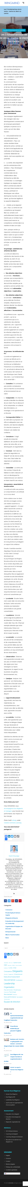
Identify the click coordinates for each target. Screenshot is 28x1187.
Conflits (10, 968)
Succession (20, 997)
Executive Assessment (12, 977)
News (7, 938)
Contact (8, 1161)
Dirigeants (17, 971)
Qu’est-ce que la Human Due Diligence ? (16, 1070)
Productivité (6, 992)
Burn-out (10, 962)
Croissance (8, 910)
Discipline (6, 974)
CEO (5, 965)
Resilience (15, 994)
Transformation (7, 999)
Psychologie (12, 992)
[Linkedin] (14, 893)
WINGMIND (11, 1183)
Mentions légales (10, 1164)
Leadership (9, 983)
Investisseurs (19, 980)
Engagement (10, 974)
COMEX (13, 965)
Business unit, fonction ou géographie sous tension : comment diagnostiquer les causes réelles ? (14, 1043)
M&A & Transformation (12, 934)
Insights (8, 1155)
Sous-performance (10, 997)
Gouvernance (9, 980)
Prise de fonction (8, 990)
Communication (19, 965)
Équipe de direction (12, 1002)
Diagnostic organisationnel (13, 1122)
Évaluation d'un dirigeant (12, 1114)
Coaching (9, 965)
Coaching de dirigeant (12, 1134)
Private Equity (17, 990)
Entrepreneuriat (10, 931)
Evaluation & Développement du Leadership (14, 30)
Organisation (9, 987)
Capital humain (17, 962)
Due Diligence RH (10, 1097)
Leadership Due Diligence (12, 1100)
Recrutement (8, 994)
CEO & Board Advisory (12, 1131)
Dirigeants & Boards (11, 918)
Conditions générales (11, 1170)
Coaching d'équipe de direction (14, 1137)
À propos (8, 1158)
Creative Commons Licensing (12, 823)
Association (6, 962)
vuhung (14, 820)
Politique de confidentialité (13, 1167)
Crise (14, 968)
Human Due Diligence (11, 1094)
